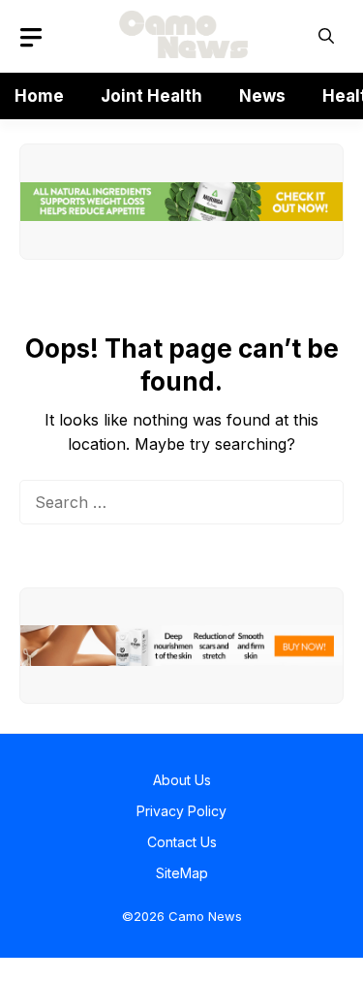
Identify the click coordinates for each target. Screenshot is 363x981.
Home (39, 96)
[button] (326, 36)
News (262, 96)
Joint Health (151, 96)
